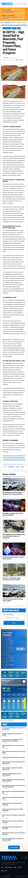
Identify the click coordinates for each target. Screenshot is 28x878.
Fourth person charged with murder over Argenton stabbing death (12, 810)
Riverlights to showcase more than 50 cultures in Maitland (12, 734)
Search (14, 622)
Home (2, 867)
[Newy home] (7, 4)
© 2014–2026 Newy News (5, 876)
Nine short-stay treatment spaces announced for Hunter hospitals (14, 752)
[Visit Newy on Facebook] (22, 858)
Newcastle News (8, 867)
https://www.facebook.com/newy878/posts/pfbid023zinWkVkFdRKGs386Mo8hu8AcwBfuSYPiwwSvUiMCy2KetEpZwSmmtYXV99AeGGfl (14, 458)
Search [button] (15, 867)
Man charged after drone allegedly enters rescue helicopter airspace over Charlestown (12, 740)
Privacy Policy (4, 870)
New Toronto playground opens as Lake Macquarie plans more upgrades (13, 839)
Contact (20, 867)
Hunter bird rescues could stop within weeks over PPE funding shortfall (13, 762)
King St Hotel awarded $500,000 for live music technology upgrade (12, 774)
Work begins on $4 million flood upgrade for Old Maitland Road (12, 827)
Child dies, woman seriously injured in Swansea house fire (13, 815)
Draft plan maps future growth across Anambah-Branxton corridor (12, 768)
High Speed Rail (8, 22)
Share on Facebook (19, 59)
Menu (25, 4)
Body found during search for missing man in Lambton (13, 757)
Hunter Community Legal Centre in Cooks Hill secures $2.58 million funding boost (13, 786)
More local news (14, 847)
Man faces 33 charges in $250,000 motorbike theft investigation (12, 821)
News (19, 28)
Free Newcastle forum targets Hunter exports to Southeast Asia (12, 804)
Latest (2, 22)
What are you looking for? (8, 614)
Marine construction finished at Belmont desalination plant (13, 792)
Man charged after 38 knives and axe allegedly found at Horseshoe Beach (14, 728)
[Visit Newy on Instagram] (25, 858)
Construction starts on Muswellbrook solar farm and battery (13, 798)
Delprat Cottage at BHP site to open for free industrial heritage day (13, 833)
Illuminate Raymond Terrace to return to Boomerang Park (13, 746)
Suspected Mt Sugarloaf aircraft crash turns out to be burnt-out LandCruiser (13, 780)
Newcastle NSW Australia (22, 876)
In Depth (14, 28)
